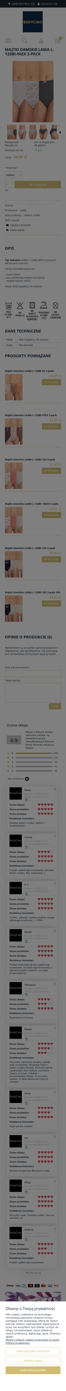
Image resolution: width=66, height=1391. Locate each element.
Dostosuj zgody (33, 1360)
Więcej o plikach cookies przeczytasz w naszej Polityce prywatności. (32, 1341)
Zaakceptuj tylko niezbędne (33, 1351)
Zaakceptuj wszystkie (33, 1370)
